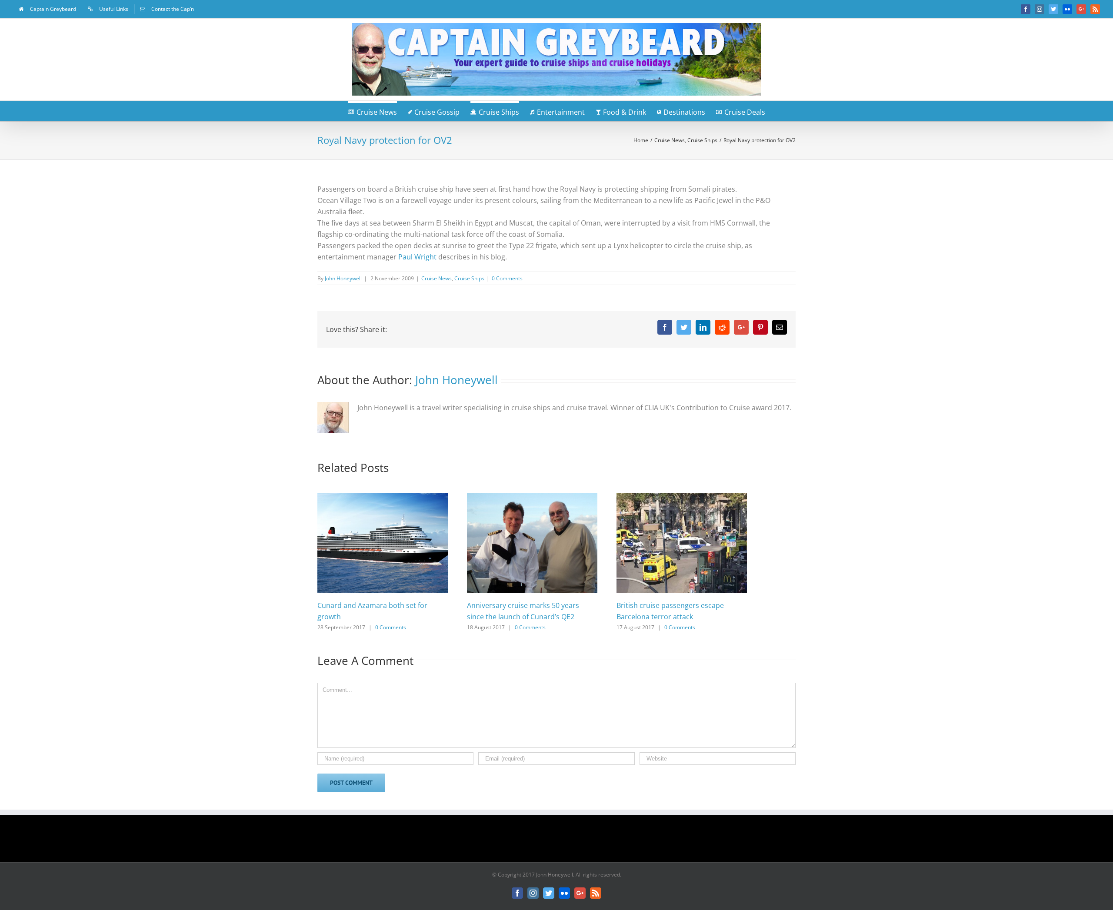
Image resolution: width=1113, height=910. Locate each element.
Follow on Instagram (562, 841)
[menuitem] (47, 9)
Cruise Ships (469, 278)
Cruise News (436, 278)
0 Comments (507, 278)
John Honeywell (343, 278)
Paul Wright (417, 257)
